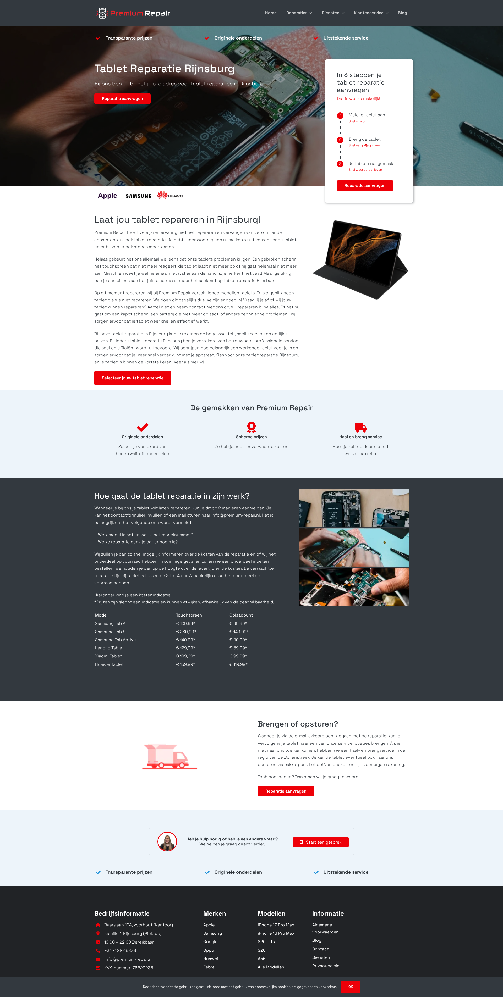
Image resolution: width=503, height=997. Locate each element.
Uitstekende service (346, 38)
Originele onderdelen (238, 38)
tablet (190, 266)
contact (197, 307)
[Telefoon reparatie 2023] (133, 7)
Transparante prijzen (129, 38)
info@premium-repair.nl (128, 959)
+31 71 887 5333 (120, 950)
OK (350, 986)
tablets (291, 239)
